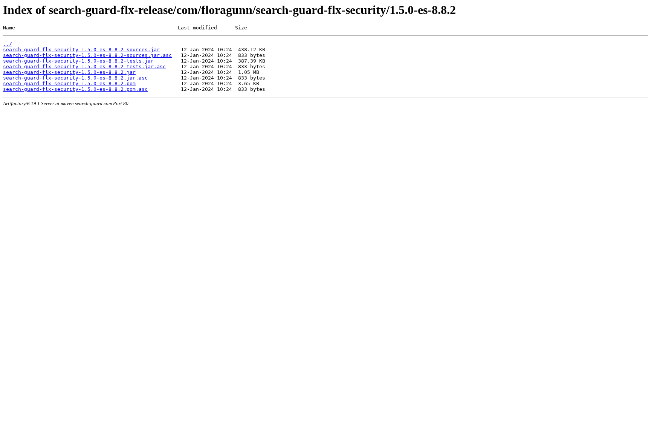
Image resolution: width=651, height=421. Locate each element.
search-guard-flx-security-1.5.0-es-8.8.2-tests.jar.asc (84, 66)
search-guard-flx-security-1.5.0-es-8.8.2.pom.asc (75, 89)
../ (7, 44)
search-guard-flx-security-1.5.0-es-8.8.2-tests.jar (78, 61)
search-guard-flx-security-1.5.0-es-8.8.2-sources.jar (81, 49)
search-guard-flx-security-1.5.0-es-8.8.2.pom (69, 83)
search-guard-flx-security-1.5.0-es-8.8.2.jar (69, 72)
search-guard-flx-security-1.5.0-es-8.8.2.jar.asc (75, 78)
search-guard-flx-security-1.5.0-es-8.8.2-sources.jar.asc (87, 55)
